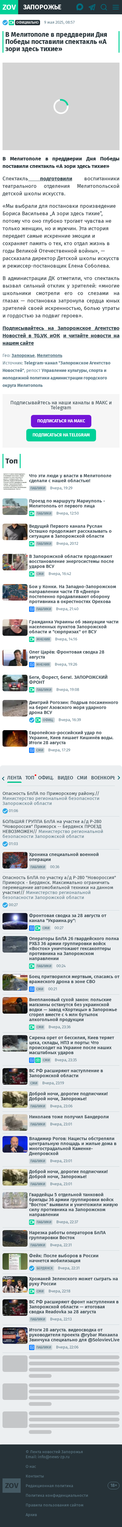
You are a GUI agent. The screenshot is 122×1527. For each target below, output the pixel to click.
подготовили (50, 178)
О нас (31, 1466)
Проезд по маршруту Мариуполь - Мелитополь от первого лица (67, 503)
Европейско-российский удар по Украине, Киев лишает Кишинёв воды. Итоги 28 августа (71, 737)
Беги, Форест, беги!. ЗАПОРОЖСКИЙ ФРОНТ (68, 679)
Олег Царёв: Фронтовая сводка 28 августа (66, 654)
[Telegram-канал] (92, 7)
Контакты (35, 1476)
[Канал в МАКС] (80, 7)
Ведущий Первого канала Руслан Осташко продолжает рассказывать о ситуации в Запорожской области (70, 531)
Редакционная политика (49, 1485)
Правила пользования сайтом (55, 1505)
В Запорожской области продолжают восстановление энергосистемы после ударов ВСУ (71, 561)
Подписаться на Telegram (61, 435)
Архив (31, 1514)
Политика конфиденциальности (57, 1495)
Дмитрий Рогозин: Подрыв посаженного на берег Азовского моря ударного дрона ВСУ (73, 707)
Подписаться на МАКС (61, 421)
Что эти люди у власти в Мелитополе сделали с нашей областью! (70, 478)
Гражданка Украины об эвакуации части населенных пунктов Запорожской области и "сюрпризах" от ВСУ (74, 627)
